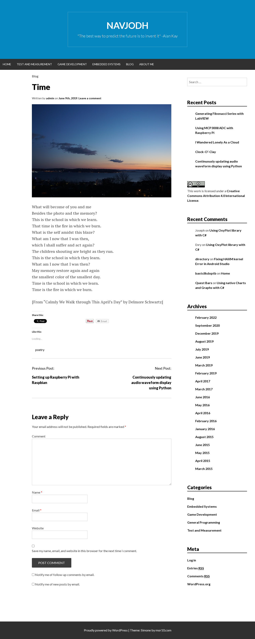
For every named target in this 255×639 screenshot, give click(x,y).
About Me (146, 64)
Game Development (72, 64)
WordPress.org (198, 584)
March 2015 (204, 468)
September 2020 (207, 325)
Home (7, 64)
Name (37, 492)
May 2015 (202, 453)
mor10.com (163, 630)
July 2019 (202, 349)
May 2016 (202, 405)
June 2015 (202, 445)
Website (38, 528)
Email (36, 510)
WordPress (120, 630)
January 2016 (205, 429)
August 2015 (204, 437)
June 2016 (202, 397)
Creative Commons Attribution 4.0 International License (216, 195)
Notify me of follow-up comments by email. (64, 575)
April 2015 (202, 461)
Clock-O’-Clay (205, 152)
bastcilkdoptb (205, 273)
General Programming (203, 522)
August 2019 (204, 341)
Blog (130, 64)
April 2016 (202, 413)
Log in (191, 560)
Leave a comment (89, 98)
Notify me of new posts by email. (57, 584)
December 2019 (207, 333)
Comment (38, 436)
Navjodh (127, 25)
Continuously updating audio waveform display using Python (151, 382)
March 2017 (204, 389)
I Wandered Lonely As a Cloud (217, 142)
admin (50, 98)
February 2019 (206, 373)
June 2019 (202, 357)
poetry (39, 350)
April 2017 (202, 381)
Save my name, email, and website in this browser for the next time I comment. (84, 551)
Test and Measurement (34, 64)
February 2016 (206, 421)
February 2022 (206, 317)
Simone (146, 630)
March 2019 (204, 365)
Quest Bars (203, 283)
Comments (198, 576)
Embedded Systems (106, 64)
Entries (195, 568)
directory (202, 259)
